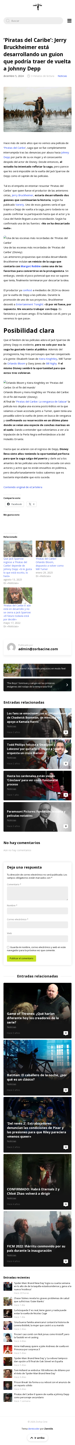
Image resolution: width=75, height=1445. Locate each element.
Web (9, 933)
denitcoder (34, 1428)
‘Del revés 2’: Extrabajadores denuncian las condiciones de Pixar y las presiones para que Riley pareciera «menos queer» (37, 1125)
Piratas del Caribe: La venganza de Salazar (41, 401)
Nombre (12, 905)
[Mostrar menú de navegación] (69, 20)
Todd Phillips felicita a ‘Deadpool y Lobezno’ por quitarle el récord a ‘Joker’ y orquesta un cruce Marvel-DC (37, 754)
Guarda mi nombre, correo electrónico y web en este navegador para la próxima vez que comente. (36, 949)
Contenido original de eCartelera (22, 487)
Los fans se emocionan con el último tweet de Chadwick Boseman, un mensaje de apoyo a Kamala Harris (37, 723)
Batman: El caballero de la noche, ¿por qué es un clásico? (37, 1068)
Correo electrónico (17, 919)
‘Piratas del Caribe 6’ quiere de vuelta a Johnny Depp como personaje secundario (41, 1396)
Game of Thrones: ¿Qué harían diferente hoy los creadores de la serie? (37, 1010)
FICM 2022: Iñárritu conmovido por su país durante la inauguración (37, 1239)
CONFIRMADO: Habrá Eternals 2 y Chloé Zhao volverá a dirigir (37, 1182)
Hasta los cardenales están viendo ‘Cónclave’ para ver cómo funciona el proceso (37, 785)
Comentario (14, 884)
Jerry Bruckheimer (22, 195)
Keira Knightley (48, 358)
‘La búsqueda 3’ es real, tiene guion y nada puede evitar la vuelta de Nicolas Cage (40, 1312)
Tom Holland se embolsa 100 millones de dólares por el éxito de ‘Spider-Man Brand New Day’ (42, 1372)
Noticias (62, 76)
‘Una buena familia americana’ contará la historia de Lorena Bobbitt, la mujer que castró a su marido (41, 1324)
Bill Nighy (51, 363)
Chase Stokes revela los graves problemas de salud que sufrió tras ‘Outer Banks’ (41, 1300)
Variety (20, 204)
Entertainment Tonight (29, 304)
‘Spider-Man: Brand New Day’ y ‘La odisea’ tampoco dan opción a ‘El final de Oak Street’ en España (41, 1360)
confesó (27, 290)
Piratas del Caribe (14, 147)
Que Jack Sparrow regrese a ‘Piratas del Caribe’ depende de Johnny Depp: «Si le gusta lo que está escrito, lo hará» (17, 567)
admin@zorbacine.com (38, 649)
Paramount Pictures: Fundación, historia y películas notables (37, 817)
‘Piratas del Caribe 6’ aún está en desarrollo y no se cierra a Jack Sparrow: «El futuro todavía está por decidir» (17, 612)
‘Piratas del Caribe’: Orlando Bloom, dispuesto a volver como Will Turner (50, 564)
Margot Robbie (31, 266)
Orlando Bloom (16, 363)
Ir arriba (39, 1437)
